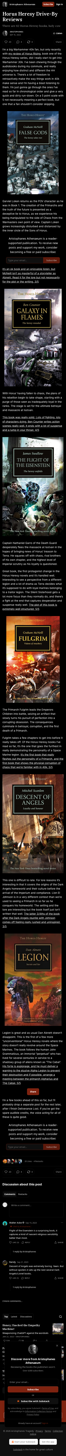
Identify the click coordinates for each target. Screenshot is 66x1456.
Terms (48, 1430)
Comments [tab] (9, 1194)
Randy (12, 1261)
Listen (59, 33)
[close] (57, 1345)
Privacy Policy (33, 1414)
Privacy (39, 1430)
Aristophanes (16, 32)
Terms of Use (48, 1408)
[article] (33, 1333)
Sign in (59, 4)
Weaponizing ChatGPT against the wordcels (25, 1333)
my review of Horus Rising (24, 53)
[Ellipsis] (62, 1222)
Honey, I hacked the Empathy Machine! (21, 1327)
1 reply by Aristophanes (24, 1251)
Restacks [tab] (22, 1194)
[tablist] (15, 1194)
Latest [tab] (14, 1316)
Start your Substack (24, 1441)
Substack (17, 1449)
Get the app (48, 1441)
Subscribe (48, 4)
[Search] (60, 1317)
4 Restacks (38, 1161)
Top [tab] (6, 1316)
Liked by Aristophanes (22, 1226)
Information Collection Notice (38, 1411)
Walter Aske (15, 1222)
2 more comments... (12, 1301)
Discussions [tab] (26, 1316)
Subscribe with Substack (35, 1401)
